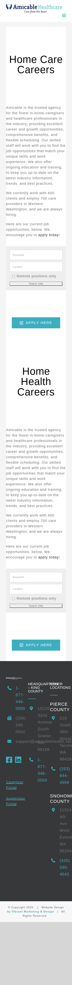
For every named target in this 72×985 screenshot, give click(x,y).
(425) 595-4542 (63, 867)
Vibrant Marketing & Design (33, 911)
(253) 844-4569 (63, 775)
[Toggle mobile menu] (64, 15)
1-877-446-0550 (19, 698)
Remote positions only (36, 276)
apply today (48, 235)
